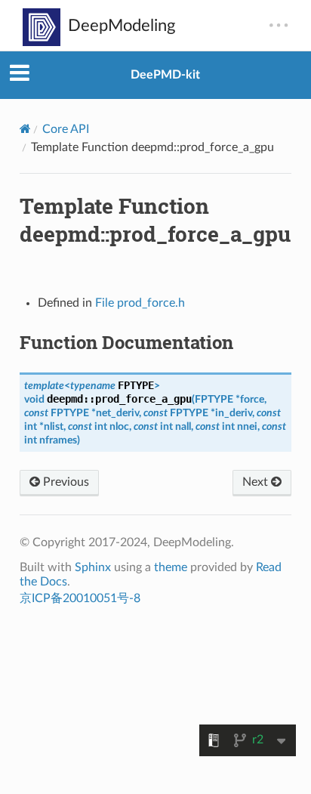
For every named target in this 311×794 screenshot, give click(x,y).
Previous (64, 482)
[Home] (25, 128)
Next (256, 482)
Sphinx (93, 567)
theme (170, 567)
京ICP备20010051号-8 (80, 598)
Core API (65, 129)
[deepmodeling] (99, 27)
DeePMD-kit (165, 75)
